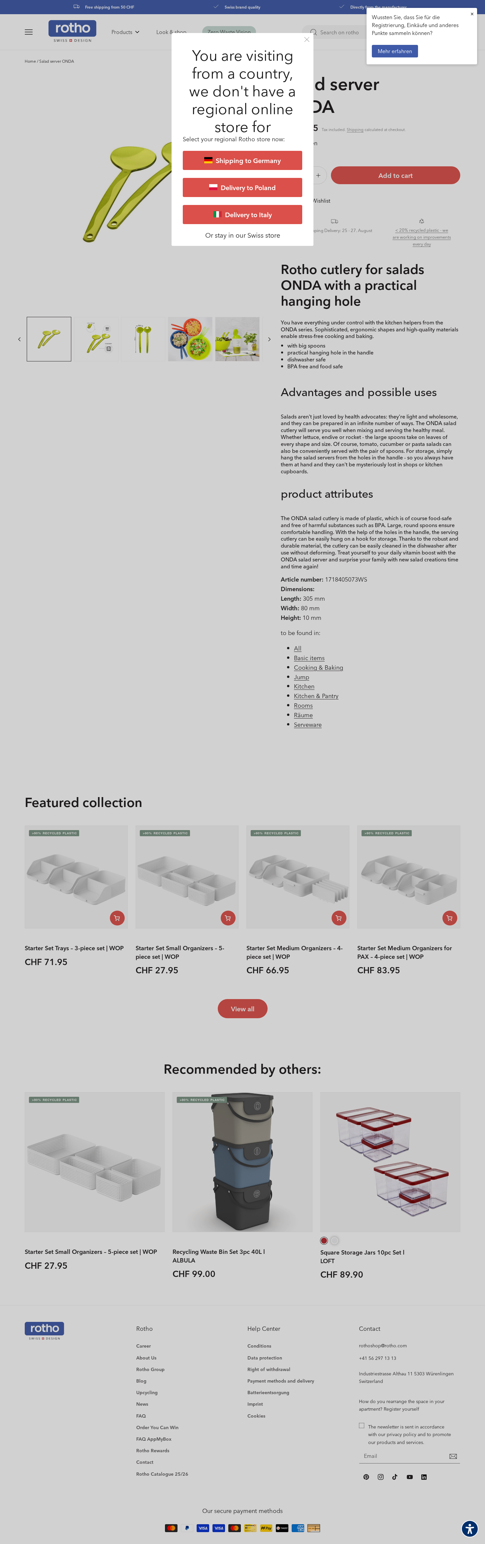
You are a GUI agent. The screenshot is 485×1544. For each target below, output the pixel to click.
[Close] (306, 39)
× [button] (472, 14)
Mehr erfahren (395, 51)
